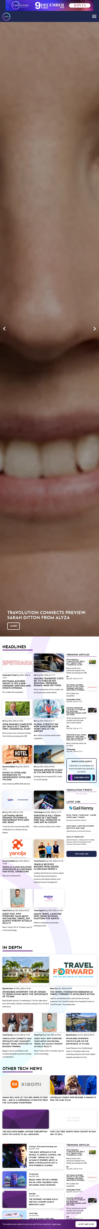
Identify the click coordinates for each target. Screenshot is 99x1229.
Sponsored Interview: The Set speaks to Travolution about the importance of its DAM (25, 994)
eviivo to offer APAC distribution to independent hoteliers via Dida (16, 776)
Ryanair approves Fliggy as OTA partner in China (48, 771)
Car (35, 675)
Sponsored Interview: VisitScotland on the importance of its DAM (77, 1041)
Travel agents (39, 910)
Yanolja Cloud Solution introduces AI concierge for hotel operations (17, 869)
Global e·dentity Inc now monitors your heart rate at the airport (46, 728)
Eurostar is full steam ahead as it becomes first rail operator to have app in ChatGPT (47, 819)
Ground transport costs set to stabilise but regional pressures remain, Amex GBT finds (48, 682)
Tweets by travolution (81, 793)
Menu (94, 16)
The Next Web (33, 1174)
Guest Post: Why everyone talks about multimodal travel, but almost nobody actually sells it (17, 918)
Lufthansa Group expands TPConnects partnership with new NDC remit (15, 819)
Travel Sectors (39, 861)
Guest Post (6, 910)
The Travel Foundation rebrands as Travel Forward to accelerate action (72, 993)
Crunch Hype (33, 1213)
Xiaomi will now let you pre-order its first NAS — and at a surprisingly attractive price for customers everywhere (25, 1100)
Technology (38, 812)
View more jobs (81, 854)
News (52, 989)
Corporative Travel (9, 675)
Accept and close (86, 1224)
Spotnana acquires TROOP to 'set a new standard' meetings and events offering (16, 684)
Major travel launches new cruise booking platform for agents (47, 916)
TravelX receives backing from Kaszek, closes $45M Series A (46, 867)
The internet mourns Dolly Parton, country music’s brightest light (43, 1202)
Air (3, 721)
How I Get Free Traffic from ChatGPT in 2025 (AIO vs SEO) (73, 1133)
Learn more (56, 1224)
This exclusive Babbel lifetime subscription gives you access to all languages (24, 1133)
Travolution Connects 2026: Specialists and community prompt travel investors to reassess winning (17, 1043)
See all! (15, 626)
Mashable (32, 1194)
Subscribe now (81, 778)
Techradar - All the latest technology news (43, 1146)
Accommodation (8, 767)
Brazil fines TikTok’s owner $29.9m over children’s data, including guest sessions (43, 1182)
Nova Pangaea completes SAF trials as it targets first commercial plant (17, 727)
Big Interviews (7, 989)
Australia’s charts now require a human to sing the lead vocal (73, 1099)
